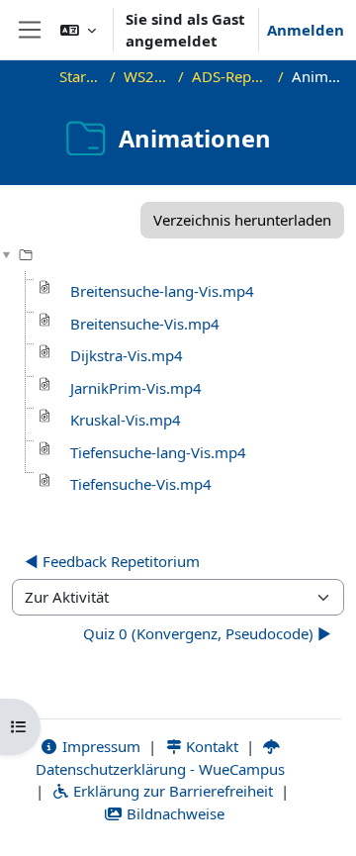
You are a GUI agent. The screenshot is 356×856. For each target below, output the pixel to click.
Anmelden (305, 30)
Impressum (99, 746)
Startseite (80, 76)
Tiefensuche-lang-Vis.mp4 (158, 452)
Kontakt (210, 746)
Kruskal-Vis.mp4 (125, 419)
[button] (78, 29)
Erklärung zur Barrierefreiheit (171, 791)
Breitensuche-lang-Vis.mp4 (162, 291)
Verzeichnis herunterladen (242, 220)
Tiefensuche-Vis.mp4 (141, 484)
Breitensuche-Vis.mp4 (145, 323)
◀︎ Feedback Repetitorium (112, 561)
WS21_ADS (147, 76)
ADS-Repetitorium (231, 76)
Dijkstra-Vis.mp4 (126, 355)
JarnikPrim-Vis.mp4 (136, 388)
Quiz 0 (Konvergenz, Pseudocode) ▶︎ (207, 633)
